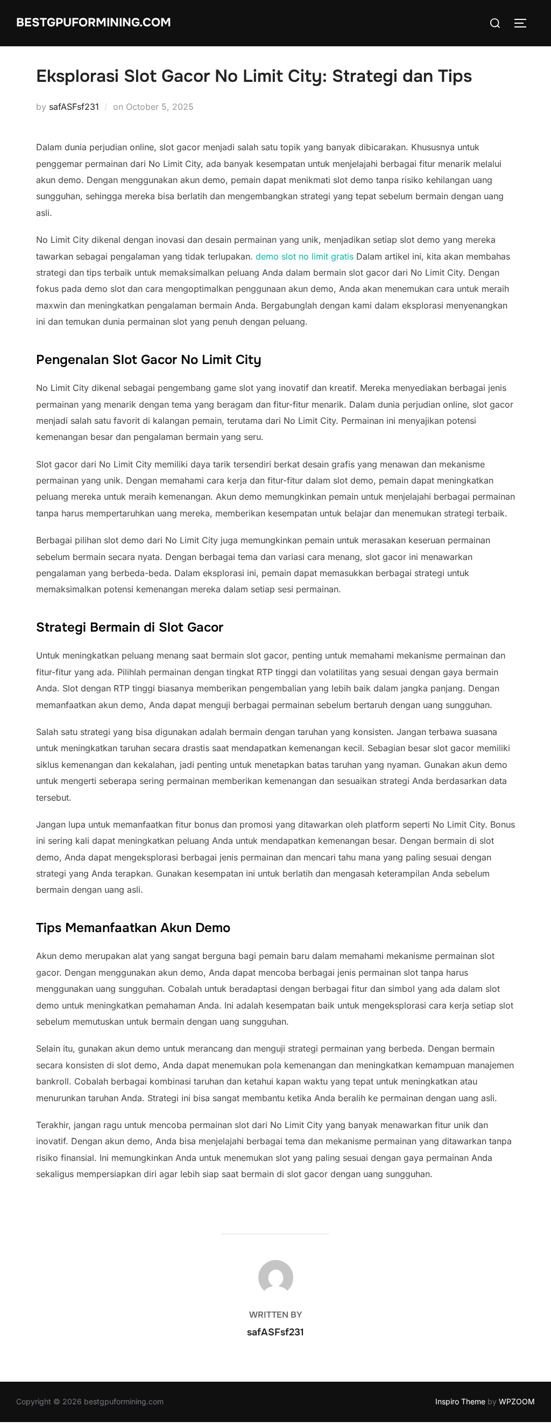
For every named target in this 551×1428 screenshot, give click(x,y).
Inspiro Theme (460, 1401)
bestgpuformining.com (93, 22)
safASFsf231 (74, 106)
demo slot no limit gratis (305, 256)
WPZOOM (517, 1401)
